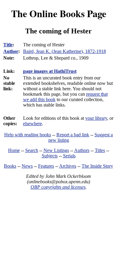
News (27, 166)
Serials (69, 155)
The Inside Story (97, 166)
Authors (81, 150)
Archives (67, 166)
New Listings (56, 150)
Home (14, 150)
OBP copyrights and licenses (58, 187)
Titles (100, 150)
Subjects (50, 155)
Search (31, 150)
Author (10, 51)
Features (46, 166)
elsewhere (32, 123)
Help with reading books (27, 134)
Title (8, 44)
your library (96, 118)
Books (10, 166)
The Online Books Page (58, 13)
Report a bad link (72, 134)
